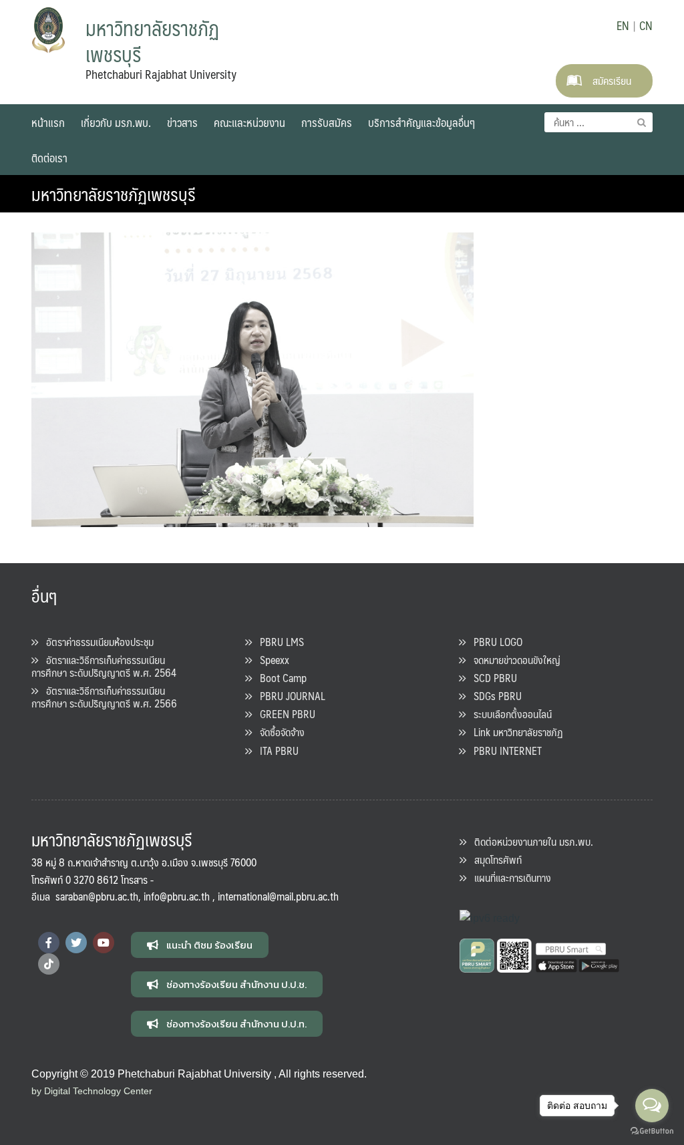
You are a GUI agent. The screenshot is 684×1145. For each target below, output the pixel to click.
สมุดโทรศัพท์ (494, 859)
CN (646, 25)
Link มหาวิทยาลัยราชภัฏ (514, 732)
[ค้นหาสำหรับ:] (598, 122)
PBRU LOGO (494, 642)
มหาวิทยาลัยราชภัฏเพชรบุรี (113, 193)
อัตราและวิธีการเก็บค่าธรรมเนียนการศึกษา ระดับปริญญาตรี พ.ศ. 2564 (103, 666)
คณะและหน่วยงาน (249, 122)
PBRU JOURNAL (288, 696)
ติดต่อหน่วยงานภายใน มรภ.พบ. (529, 841)
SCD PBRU (491, 678)
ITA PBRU (275, 751)
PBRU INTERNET (504, 751)
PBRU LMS (278, 642)
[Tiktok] (48, 964)
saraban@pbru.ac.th (96, 896)
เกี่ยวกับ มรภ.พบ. (116, 122)
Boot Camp (279, 678)
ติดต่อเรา (49, 157)
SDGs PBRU (494, 696)
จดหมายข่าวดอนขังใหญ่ (513, 660)
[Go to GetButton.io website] (652, 1131)
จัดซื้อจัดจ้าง (278, 732)
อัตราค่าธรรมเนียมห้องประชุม (96, 642)
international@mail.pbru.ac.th (278, 896)
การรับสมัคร (326, 122)
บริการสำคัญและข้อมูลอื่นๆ (421, 122)
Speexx (270, 660)
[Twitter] (76, 942)
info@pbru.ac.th (177, 896)
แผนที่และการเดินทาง (508, 877)
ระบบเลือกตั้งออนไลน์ (509, 714)
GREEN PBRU (283, 714)
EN (623, 25)
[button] (200, 945)
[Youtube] (103, 942)
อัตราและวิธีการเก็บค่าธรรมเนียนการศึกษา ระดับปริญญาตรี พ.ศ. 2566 (104, 696)
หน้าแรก (48, 122)
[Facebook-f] (48, 942)
